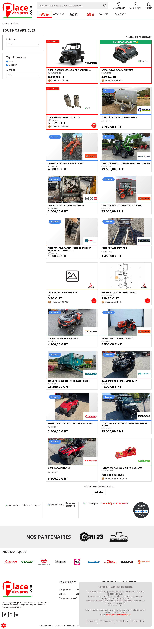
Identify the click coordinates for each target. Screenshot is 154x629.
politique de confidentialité (118, 614)
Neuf (11, 61)
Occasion (13, 65)
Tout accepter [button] (106, 621)
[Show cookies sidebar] (3, 625)
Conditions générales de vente (51, 625)
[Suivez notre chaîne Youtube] (16, 614)
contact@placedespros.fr (114, 503)
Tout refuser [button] (122, 621)
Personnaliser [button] (137, 621)
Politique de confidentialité (74, 625)
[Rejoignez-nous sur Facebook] (4, 614)
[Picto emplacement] (118, 4)
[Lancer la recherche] (105, 5)
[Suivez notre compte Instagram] (10, 614)
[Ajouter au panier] (93, 125)
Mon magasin (118, 8)
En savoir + (92, 621)
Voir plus (99, 492)
